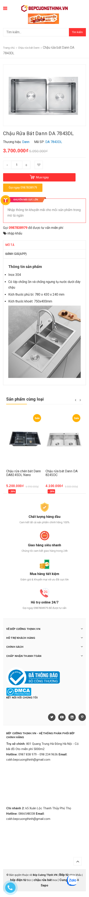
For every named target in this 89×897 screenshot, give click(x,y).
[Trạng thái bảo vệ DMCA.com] (18, 691)
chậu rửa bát (43, 880)
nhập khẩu (14, 233)
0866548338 (26, 814)
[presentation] (75, 400)
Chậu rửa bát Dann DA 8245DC (62, 473)
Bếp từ (64, 875)
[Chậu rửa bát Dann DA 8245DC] (64, 439)
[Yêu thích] (39, 165)
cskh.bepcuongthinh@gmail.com (28, 759)
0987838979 (18, 228)
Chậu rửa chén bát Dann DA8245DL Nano (23, 473)
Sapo (44, 885)
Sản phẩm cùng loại (25, 399)
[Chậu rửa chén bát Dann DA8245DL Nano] (24, 439)
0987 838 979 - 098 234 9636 (38, 754)
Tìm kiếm (77, 32)
